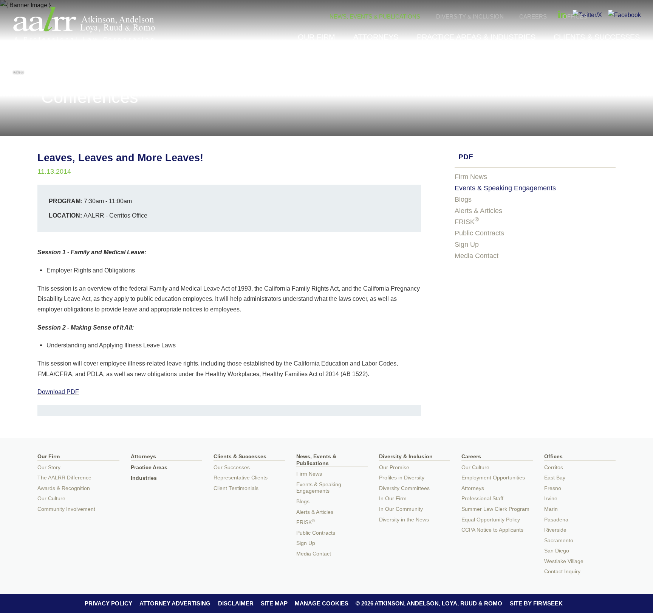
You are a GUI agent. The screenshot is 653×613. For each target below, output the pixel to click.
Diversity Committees (404, 488)
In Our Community (401, 509)
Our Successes (232, 467)
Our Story (48, 467)
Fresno (552, 488)
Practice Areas (149, 467)
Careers (533, 16)
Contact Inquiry (562, 571)
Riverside (555, 530)
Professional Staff (482, 498)
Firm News (471, 176)
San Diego (556, 551)
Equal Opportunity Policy (490, 520)
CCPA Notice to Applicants (492, 530)
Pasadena (556, 520)
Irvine (550, 498)
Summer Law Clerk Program (495, 509)
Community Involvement (66, 509)
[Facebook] (624, 14)
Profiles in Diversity (401, 478)
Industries (144, 478)
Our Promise (394, 467)
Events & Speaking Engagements (505, 188)
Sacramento (558, 540)
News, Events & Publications (375, 16)
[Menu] (18, 64)
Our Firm (316, 37)
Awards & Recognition (63, 488)
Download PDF (58, 391)
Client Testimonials (236, 488)
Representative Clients (241, 478)
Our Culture (51, 498)
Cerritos (553, 467)
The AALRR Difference (64, 478)
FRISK (467, 222)
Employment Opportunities (493, 478)
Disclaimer (236, 603)
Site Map (274, 603)
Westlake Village (563, 561)
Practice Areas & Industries (476, 37)
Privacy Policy (108, 603)
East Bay (554, 478)
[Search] (634, 65)
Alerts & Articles (478, 211)
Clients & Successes (597, 37)
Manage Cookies (321, 603)
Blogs (463, 199)
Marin (551, 509)
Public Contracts (479, 233)
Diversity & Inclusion (470, 16)
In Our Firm (393, 498)
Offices (575, 16)
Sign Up (467, 244)
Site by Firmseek (536, 603)
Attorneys (375, 37)
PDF (465, 157)
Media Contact (476, 256)
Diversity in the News (404, 520)
